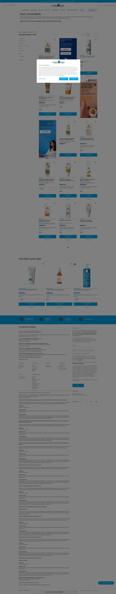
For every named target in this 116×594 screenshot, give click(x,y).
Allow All (74, 78)
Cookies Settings (42, 78)
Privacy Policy (61, 75)
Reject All (64, 78)
